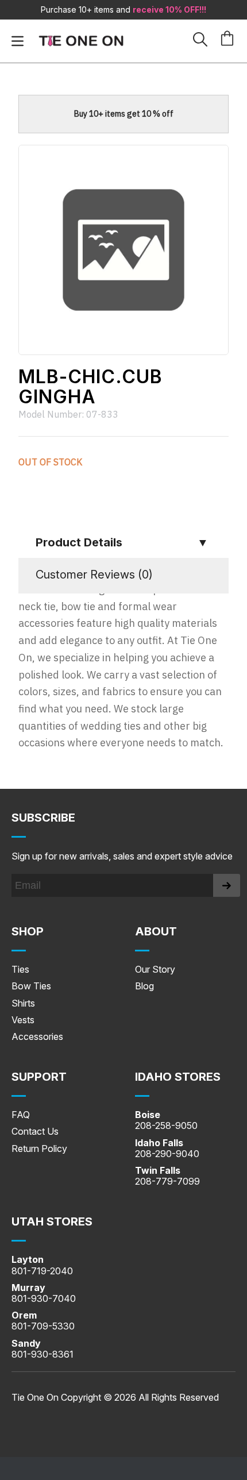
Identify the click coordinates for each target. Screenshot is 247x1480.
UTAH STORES (51, 1221)
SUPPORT (39, 1077)
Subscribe (43, 817)
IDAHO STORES (178, 1077)
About (156, 931)
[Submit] (226, 885)
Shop (27, 931)
